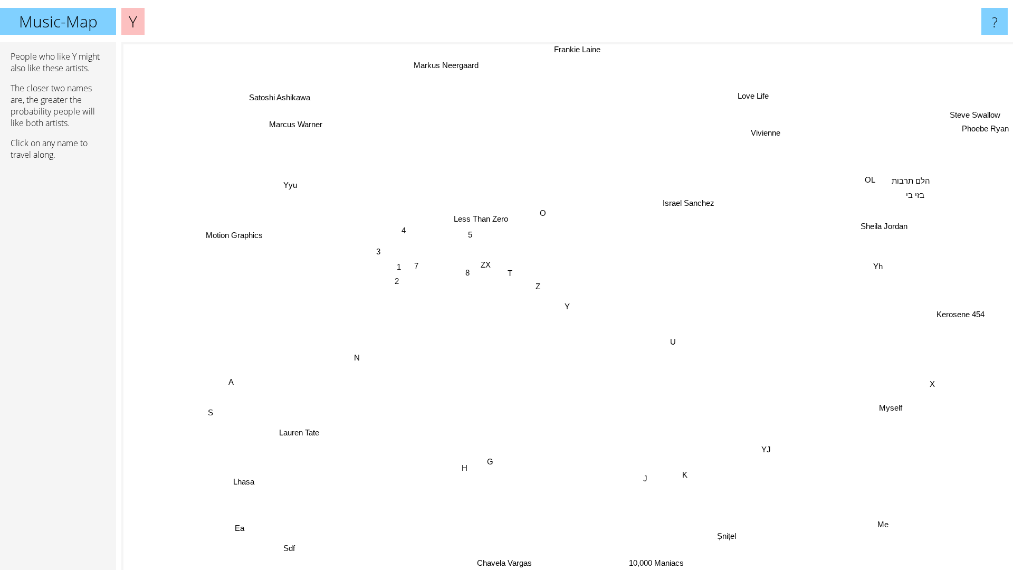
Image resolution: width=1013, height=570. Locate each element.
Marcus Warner (296, 122)
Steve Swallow (978, 116)
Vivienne (763, 131)
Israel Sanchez (686, 200)
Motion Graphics (232, 236)
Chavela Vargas (500, 562)
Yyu (287, 186)
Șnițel (721, 537)
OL (870, 179)
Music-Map (58, 21)
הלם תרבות (911, 181)
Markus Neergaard (441, 65)
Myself (888, 408)
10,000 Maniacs (665, 562)
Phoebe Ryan (985, 130)
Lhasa (242, 480)
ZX (486, 264)
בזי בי (915, 195)
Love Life (759, 97)
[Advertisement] (58, 330)
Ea (246, 531)
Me (881, 524)
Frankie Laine (572, 49)
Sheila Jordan (885, 226)
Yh (878, 266)
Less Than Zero (482, 218)
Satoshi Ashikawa (273, 99)
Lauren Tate (293, 428)
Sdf (296, 550)
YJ (762, 450)
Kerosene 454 (960, 315)
